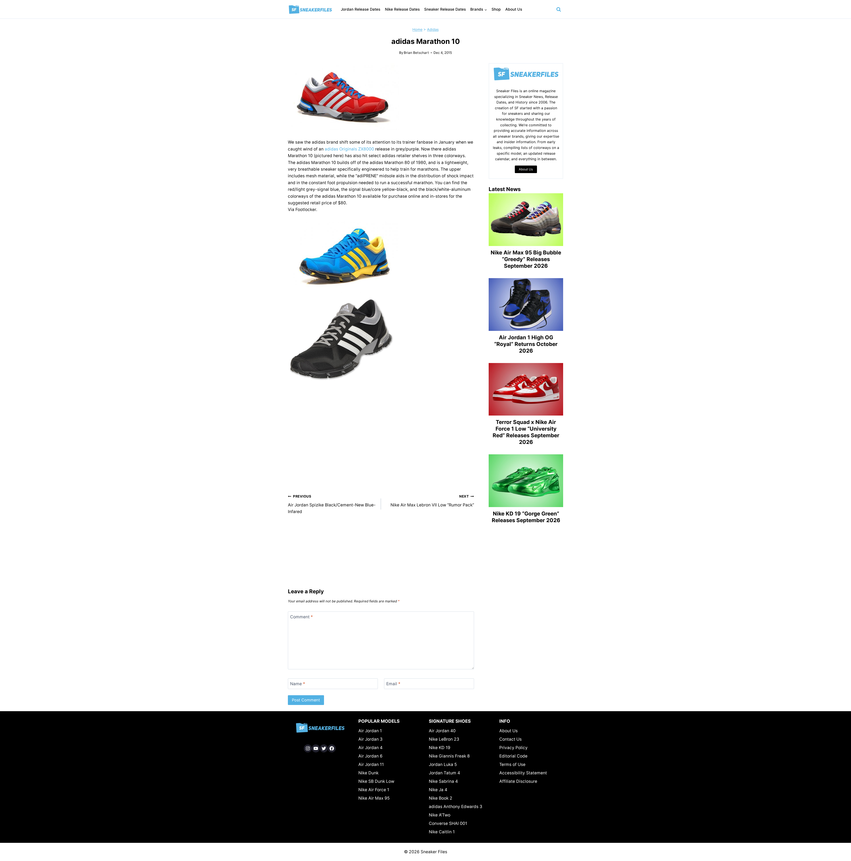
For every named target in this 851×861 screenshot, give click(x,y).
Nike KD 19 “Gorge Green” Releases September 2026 (526, 516)
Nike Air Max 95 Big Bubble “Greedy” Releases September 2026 (526, 259)
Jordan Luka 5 (443, 764)
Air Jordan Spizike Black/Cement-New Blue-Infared (332, 504)
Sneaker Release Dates (445, 9)
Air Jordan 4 (370, 747)
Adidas (433, 29)
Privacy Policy (513, 747)
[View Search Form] (558, 9)
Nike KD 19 (439, 747)
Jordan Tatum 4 (444, 772)
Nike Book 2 (440, 798)
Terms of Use (512, 764)
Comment (301, 616)
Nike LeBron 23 (444, 739)
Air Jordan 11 (371, 764)
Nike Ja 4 (438, 789)
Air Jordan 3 (370, 739)
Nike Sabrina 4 (443, 781)
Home (417, 29)
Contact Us (510, 739)
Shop (496, 9)
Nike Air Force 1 (373, 789)
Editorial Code (513, 756)
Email (393, 683)
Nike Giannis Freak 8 (449, 756)
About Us (513, 9)
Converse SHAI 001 (448, 823)
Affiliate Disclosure (518, 781)
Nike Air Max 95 (374, 798)
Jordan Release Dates (360, 9)
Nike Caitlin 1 (442, 831)
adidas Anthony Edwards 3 (455, 806)
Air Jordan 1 (370, 730)
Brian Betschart (416, 53)
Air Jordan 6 (370, 756)
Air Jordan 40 (442, 730)
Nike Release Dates (402, 9)
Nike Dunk (368, 772)
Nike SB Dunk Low (376, 781)
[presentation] (526, 219)
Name (297, 683)
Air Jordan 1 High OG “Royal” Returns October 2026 (526, 344)
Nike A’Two (439, 815)
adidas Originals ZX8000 (349, 149)
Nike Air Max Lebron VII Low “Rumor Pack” (432, 501)
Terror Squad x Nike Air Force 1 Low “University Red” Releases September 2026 (526, 432)
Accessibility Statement (523, 772)
